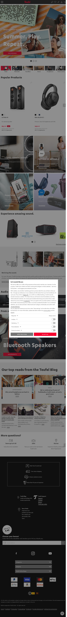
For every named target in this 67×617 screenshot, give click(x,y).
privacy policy (47, 310)
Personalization (15, 326)
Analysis (13, 319)
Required (13, 315)
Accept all (45, 334)
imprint (12, 312)
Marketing (14, 323)
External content (15, 330)
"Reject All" (25, 294)
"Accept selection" (15, 306)
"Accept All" (27, 300)
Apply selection (22, 334)
